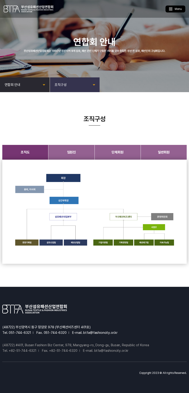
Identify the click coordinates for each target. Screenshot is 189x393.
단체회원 (117, 152)
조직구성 (60, 85)
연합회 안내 (12, 85)
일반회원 (164, 152)
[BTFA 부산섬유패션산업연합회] (28, 9)
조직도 (25, 152)
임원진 (71, 152)
